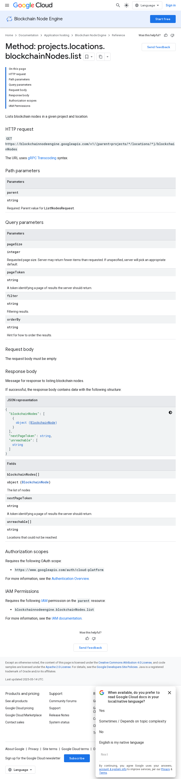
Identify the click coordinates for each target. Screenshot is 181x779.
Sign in (171, 5)
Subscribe (77, 758)
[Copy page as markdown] (101, 57)
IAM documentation (67, 618)
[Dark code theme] (170, 412)
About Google (14, 749)
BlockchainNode (42, 422)
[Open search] (118, 5)
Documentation (28, 35)
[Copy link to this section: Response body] (41, 371)
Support (54, 708)
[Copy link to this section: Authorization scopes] (52, 552)
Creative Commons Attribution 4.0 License (125, 662)
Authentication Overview (70, 579)
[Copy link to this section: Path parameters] (44, 171)
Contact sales (14, 722)
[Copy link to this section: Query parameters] (47, 222)
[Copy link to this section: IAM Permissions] (43, 591)
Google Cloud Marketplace (23, 715)
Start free (162, 19)
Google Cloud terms (75, 749)
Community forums (63, 701)
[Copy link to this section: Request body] (38, 349)
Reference (118, 35)
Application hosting (56, 35)
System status (59, 722)
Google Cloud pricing (19, 708)
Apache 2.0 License (58, 667)
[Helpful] (165, 35)
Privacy (33, 749)
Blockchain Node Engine (38, 19)
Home (9, 35)
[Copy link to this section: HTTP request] (37, 129)
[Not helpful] (172, 35)
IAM (44, 601)
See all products (16, 701)
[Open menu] (7, 5)
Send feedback (158, 47)
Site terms (50, 749)
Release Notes (59, 715)
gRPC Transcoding (42, 158)
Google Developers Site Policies (117, 667)
